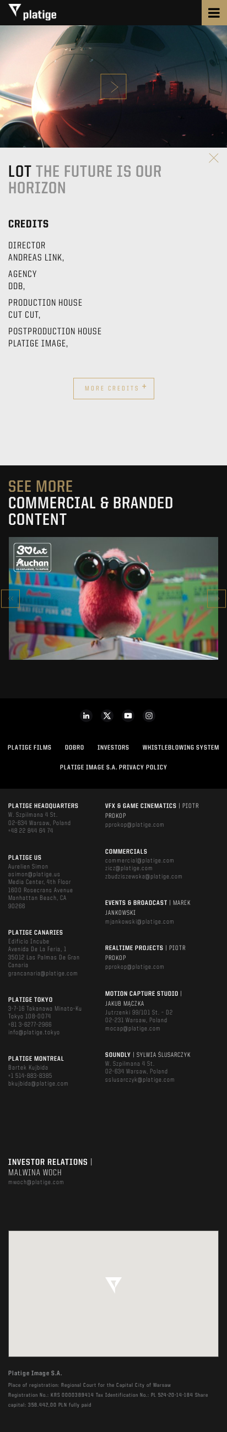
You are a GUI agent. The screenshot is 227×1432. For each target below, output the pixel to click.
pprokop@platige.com (135, 825)
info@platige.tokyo (34, 1032)
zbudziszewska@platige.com (144, 877)
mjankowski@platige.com (140, 922)
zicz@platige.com (129, 868)
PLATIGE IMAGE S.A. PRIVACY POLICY (113, 767)
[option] (113, 598)
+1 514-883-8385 (30, 1076)
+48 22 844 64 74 (30, 831)
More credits (116, 387)
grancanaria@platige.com (43, 973)
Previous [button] (10, 598)
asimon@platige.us (34, 874)
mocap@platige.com (133, 1029)
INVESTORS (113, 748)
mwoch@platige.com (36, 1182)
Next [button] (216, 598)
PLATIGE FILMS (30, 748)
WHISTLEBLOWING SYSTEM (181, 748)
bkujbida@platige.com (38, 1084)
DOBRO (74, 748)
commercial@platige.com (140, 861)
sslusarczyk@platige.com (140, 1080)
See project (114, 622)
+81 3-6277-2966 (30, 1025)
